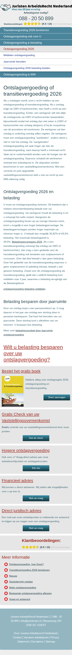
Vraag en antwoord (19, 599)
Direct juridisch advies (21, 510)
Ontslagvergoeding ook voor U (22, 36)
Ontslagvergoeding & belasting (22, 42)
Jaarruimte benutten (14, 61)
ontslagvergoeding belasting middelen (24, 288)
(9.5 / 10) (28, 23)
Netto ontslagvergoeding (22, 587)
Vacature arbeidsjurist (36, 637)
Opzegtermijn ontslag (21, 581)
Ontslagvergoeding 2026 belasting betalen (26, 68)
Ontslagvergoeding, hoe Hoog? (26, 564)
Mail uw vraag (36, 498)
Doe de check (36, 438)
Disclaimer (37, 641)
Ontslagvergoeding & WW (19, 74)
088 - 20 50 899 (36, 18)
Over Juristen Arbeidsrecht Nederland (35, 633)
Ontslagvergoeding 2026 (18, 48)
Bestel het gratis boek (21, 371)
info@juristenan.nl (31, 620)
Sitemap (50, 641)
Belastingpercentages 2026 (27, 241)
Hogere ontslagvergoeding (26, 450)
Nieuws (13, 575)
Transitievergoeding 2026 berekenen (26, 30)
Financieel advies (17, 480)
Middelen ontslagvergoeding (19, 55)
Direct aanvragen (56, 397)
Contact (17, 637)
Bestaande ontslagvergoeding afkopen (30, 593)
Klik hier (36, 468)
